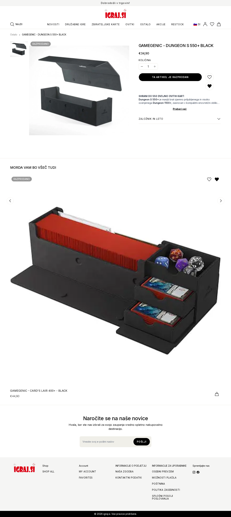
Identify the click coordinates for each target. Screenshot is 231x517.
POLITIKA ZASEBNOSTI (166, 489)
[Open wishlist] (212, 24)
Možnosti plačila (164, 477)
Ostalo (13, 34)
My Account (87, 471)
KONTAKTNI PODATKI (129, 477)
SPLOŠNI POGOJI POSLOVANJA (162, 497)
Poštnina (158, 483)
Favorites (86, 477)
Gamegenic (151, 120)
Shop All (48, 471)
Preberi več (180, 109)
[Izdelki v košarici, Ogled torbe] (219, 24)
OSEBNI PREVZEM (163, 471)
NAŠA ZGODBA (125, 471)
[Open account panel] (205, 24)
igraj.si (106, 513)
